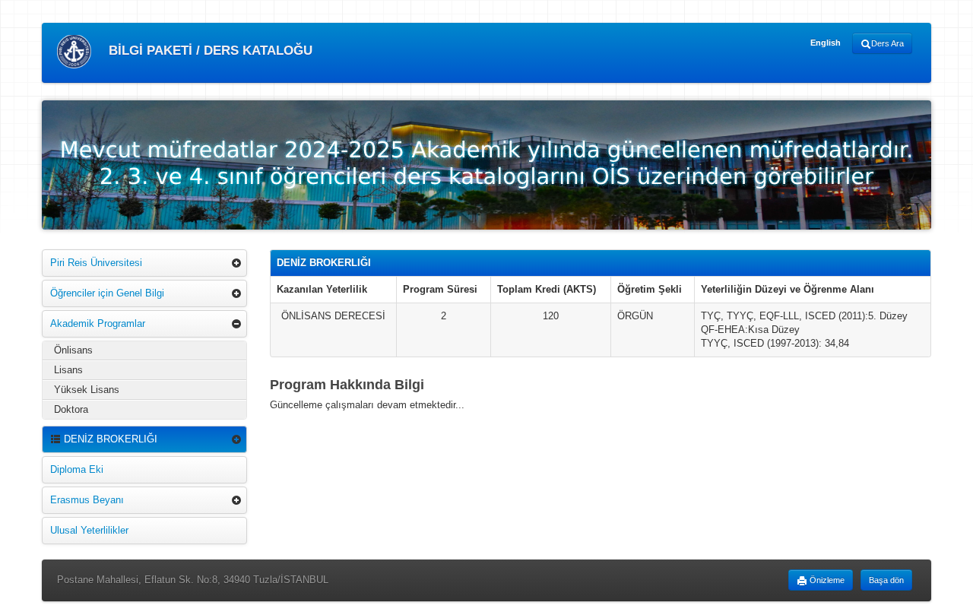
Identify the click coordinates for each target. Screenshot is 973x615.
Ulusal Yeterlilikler (89, 530)
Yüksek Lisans (86, 389)
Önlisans (73, 350)
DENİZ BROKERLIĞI (109, 439)
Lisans (68, 370)
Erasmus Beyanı (87, 500)
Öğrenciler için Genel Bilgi (107, 293)
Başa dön (886, 580)
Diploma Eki (76, 469)
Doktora (71, 409)
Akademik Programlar (97, 323)
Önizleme (826, 580)
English (825, 42)
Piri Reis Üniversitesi (96, 262)
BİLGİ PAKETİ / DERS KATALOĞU (208, 50)
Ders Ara (887, 43)
